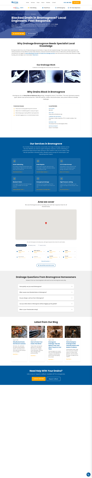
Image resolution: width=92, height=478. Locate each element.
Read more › (35, 55)
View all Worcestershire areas (47, 265)
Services (33, 2)
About (42, 2)
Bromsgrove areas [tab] (22, 245)
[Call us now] (88, 475)
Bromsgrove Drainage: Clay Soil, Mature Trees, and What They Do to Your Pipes (55, 345)
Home (27, 2)
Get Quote (76, 2)
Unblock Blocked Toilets (18, 189)
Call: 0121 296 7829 (19, 33)
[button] (46, 223)
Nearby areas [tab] (32, 245)
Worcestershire (26, 14)
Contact (54, 2)
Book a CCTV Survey (64, 171)
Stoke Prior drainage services (47, 53)
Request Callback (53, 379)
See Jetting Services (64, 189)
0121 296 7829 (67, 2)
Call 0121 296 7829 (39, 379)
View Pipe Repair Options (41, 171)
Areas (38, 2)
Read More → (16, 354)
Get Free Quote (32, 33)
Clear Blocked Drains (17, 171)
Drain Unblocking (18, 14)
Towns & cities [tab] (42, 245)
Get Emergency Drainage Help (43, 189)
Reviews (48, 2)
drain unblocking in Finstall (31, 53)
